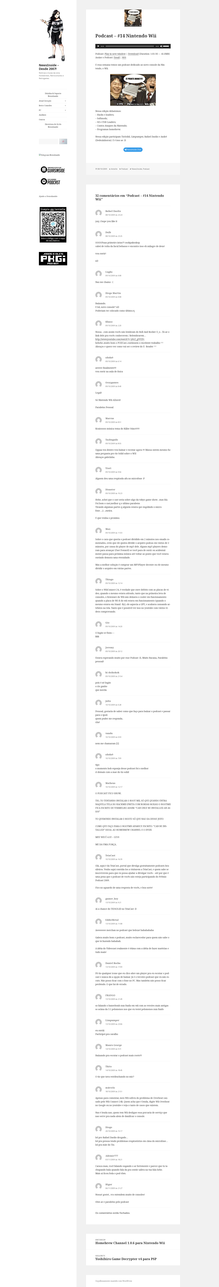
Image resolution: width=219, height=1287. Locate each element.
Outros (42, 119)
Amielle (114, 169)
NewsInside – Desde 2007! (49, 67)
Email (117, 57)
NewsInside (137, 169)
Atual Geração (45, 101)
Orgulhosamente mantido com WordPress (113, 1281)
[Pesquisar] (63, 141)
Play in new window (115, 53)
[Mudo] (161, 46)
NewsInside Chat (134, 150)
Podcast (124, 169)
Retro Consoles (45, 105)
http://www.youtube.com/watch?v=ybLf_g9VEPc (119, 339)
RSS (124, 57)
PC (40, 110)
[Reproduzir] (98, 46)
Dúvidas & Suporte (53, 94)
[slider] (166, 46)
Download (133, 53)
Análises (42, 115)
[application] (133, 46)
